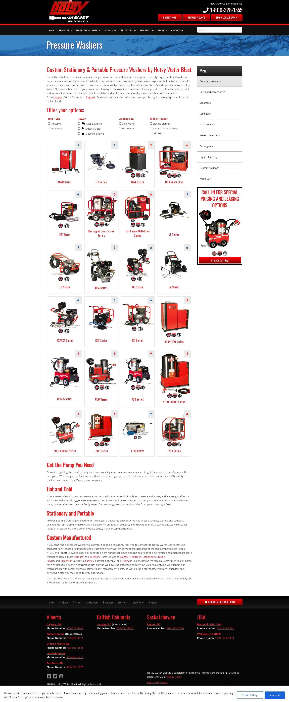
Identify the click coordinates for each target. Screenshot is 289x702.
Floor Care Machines (86, 30)
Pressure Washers (210, 81)
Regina (90, 97)
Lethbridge (148, 556)
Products (64, 30)
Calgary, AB (54, 624)
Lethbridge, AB (56, 653)
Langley (57, 97)
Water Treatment (210, 135)
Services (108, 30)
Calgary (124, 556)
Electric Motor (93, 128)
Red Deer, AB (55, 663)
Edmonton (66, 560)
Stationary (56, 128)
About (161, 30)
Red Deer (135, 556)
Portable (56, 123)
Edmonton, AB (55, 634)
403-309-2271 (74, 667)
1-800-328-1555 (225, 10)
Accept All (274, 695)
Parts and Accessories (212, 92)
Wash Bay (205, 178)
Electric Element (162, 123)
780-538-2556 (74, 647)
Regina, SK (153, 624)
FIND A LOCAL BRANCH (226, 17)
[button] (71, 30)
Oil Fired (157, 133)
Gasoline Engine (95, 133)
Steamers (205, 102)
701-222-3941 (225, 628)
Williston (94, 556)
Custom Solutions (209, 167)
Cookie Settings (250, 695)
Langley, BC (104, 624)
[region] (144, 694)
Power (82, 118)
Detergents (206, 146)
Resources (145, 30)
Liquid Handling (208, 157)
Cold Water (128, 123)
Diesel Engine (94, 123)
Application (126, 118)
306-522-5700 (175, 628)
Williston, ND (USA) (209, 634)
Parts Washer (207, 124)
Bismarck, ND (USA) (209, 624)
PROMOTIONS (169, 17)
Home (51, 30)
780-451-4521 (74, 638)
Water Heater (159, 118)
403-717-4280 (74, 628)
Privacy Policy (173, 676)
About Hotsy (138, 602)
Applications (126, 30)
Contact (175, 30)
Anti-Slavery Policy (157, 682)
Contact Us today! (219, 260)
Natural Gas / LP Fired (165, 128)
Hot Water (128, 128)
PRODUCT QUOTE (221, 602)
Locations (123, 602)
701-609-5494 (225, 638)
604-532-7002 (125, 628)
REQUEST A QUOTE (196, 17)
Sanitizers (205, 113)
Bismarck (79, 556)
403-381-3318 (74, 657)
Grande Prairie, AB (58, 643)
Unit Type (54, 118)
